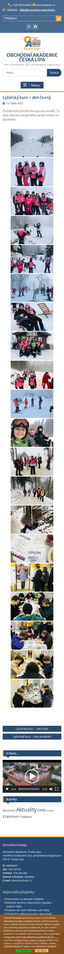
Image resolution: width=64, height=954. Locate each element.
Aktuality (26, 809)
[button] (32, 776)
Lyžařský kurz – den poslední (32, 737)
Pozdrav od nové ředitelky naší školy (27, 910)
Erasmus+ (11, 816)
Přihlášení (11, 18)
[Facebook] (35, 26)
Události (26, 817)
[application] (32, 776)
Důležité (50, 811)
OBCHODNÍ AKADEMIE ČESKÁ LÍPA (32, 57)
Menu (35, 85)
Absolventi (9, 810)
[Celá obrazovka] (56, 789)
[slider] (29, 789)
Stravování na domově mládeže (25, 899)
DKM (42, 810)
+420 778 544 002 (21, 5)
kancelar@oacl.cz (45, 5)
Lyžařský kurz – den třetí (32, 729)
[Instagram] (28, 26)
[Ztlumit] (51, 789)
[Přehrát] (7, 789)
